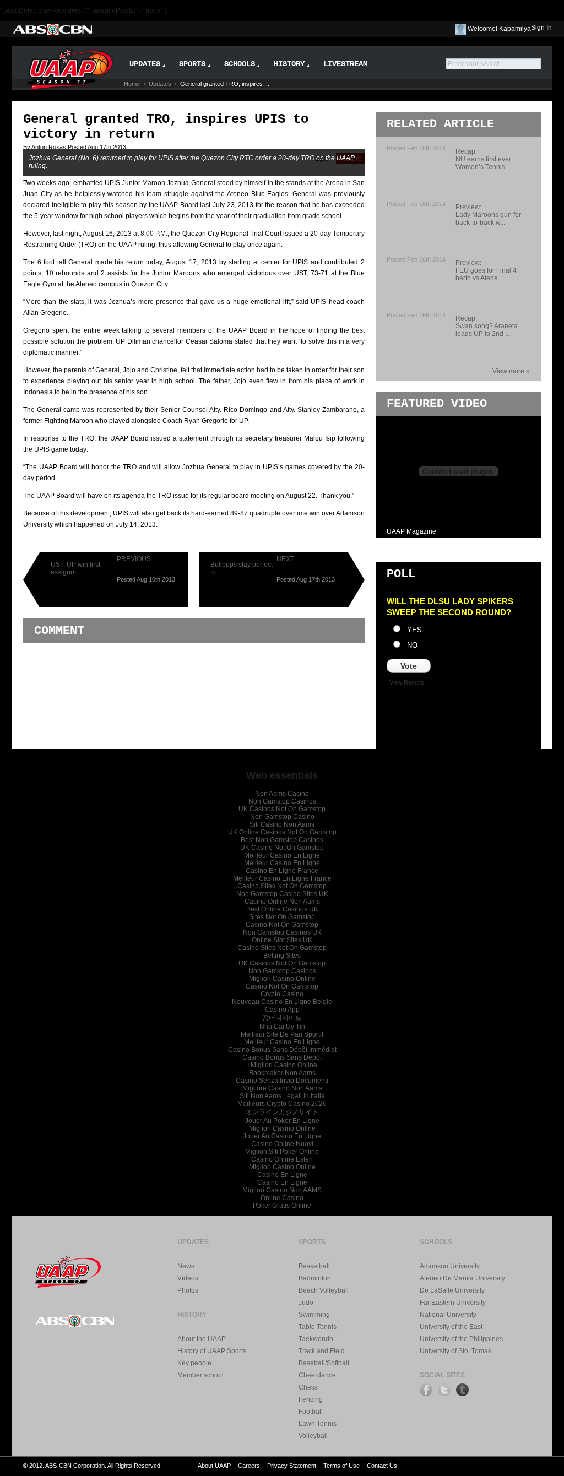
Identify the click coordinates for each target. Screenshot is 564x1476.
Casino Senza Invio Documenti (282, 1080)
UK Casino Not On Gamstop (282, 847)
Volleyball (313, 1436)
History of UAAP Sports (211, 1351)
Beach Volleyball (324, 1290)
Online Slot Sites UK (282, 940)
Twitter (444, 1389)
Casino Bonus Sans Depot (282, 1057)
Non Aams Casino (282, 793)
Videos (187, 1278)
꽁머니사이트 (282, 1018)
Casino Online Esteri (282, 1159)
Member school (200, 1375)
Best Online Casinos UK (282, 909)
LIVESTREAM (345, 63)
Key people (194, 1363)
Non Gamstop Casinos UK (282, 932)
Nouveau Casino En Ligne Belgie (282, 1002)
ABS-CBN (52, 29)
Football (311, 1411)
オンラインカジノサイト (282, 1112)
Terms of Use (341, 1465)
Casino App (282, 1009)
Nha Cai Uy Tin (282, 1026)
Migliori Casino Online (282, 979)
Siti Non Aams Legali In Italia (282, 1096)
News (185, 1266)
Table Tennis (318, 1327)
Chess (308, 1387)
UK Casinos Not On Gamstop (282, 809)
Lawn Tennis (318, 1424)
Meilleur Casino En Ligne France (282, 878)
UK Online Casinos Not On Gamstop (282, 832)
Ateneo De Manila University (462, 1278)
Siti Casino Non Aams (282, 824)
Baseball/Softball (324, 1363)
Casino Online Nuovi (282, 1144)
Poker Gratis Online (282, 1205)
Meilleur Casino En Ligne (282, 855)
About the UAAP (201, 1339)
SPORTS (192, 63)
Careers (249, 1465)
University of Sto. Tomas (455, 1351)
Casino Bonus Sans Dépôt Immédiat (282, 1050)
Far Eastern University (453, 1302)
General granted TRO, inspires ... (224, 83)
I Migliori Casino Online (282, 1065)
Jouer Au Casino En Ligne (282, 1136)
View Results (406, 682)
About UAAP (214, 1465)
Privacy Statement (291, 1465)
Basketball (314, 1266)
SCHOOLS (239, 63)
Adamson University (450, 1266)
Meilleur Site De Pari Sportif (282, 1034)
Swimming (314, 1314)
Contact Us (382, 1465)
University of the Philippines (461, 1339)
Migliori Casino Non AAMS (282, 1190)
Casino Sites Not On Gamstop (282, 886)
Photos (187, 1290)
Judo (306, 1302)
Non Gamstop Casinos (282, 801)
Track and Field (322, 1351)
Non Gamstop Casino (282, 817)
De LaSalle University (452, 1290)
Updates (160, 83)
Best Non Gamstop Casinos (282, 840)
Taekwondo (316, 1339)
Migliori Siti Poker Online (282, 1151)
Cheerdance (317, 1375)
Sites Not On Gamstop (282, 917)
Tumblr (462, 1389)
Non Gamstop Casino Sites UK (282, 894)
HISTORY (289, 63)
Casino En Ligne (282, 1175)
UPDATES (144, 63)
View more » (511, 371)
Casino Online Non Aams (282, 901)
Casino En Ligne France (282, 871)
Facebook (426, 1389)
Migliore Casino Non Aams (282, 1088)
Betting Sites (282, 955)
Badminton (315, 1278)
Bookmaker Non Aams (282, 1073)
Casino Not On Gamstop (282, 925)
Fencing (311, 1399)
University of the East (451, 1327)
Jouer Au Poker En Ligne (282, 1121)
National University (448, 1314)
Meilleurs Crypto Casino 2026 (282, 1104)
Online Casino (282, 1198)
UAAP (68, 1269)
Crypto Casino (282, 994)
